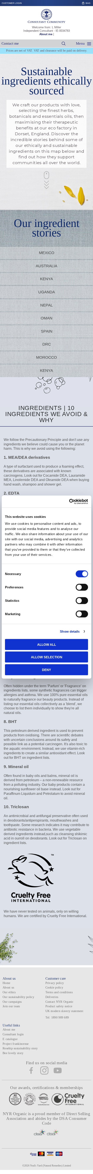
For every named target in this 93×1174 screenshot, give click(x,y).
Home (6, 983)
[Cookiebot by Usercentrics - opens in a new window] (69, 501)
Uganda (46, 292)
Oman (46, 318)
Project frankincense (16, 1043)
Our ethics (9, 992)
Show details (70, 631)
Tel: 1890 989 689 (57, 1017)
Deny (46, 669)
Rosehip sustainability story (20, 1048)
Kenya (46, 279)
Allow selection (46, 657)
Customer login (12, 3)
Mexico (46, 253)
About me (45, 34)
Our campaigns (12, 1001)
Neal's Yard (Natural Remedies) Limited (50, 1165)
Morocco (46, 357)
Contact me (10, 43)
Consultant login (13, 1034)
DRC (46, 344)
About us (8, 987)
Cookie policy (54, 987)
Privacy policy (54, 983)
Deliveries (51, 997)
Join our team (11, 1006)
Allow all (46, 644)
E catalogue (10, 1039)
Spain (46, 331)
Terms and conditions (59, 992)
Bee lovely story (13, 1053)
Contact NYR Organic (59, 1001)
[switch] (82, 587)
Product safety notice (58, 1006)
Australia (46, 266)
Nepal (46, 305)
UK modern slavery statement (64, 1011)
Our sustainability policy (18, 997)
